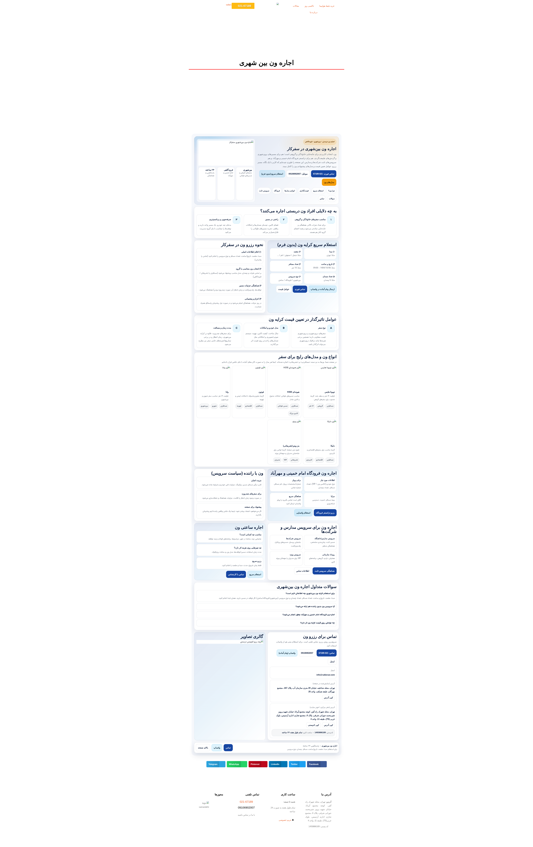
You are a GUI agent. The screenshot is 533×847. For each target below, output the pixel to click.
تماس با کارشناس (236, 574)
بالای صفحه (203, 747)
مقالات (296, 6)
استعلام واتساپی (303, 513)
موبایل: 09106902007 (298, 174)
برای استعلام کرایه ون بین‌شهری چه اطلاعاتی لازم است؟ (310, 593)
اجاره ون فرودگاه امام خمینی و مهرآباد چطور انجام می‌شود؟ (308, 614)
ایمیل (332, 661)
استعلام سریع (318, 191)
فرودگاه (277, 191)
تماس (322, 199)
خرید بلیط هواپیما (326, 6)
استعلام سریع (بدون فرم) (272, 174)
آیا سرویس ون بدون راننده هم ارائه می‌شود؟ (315, 606)
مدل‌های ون (329, 182)
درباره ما (313, 12)
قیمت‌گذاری (304, 191)
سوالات (332, 199)
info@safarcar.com (325, 675)
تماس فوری (300, 289)
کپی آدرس (328, 697)
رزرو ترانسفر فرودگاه (325, 513)
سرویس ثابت (264, 191)
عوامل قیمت (283, 289)
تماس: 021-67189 (327, 653)
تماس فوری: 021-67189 (323, 174)
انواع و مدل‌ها (290, 191)
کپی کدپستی (313, 725)
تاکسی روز (309, 6)
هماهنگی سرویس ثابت (325, 571)
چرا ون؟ (331, 191)
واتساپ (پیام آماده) (287, 653)
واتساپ (217, 747)
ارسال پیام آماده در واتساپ (323, 289)
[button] (317, 764)
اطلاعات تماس (302, 571)
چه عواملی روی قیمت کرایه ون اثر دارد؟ (317, 623)
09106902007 (307, 653)
